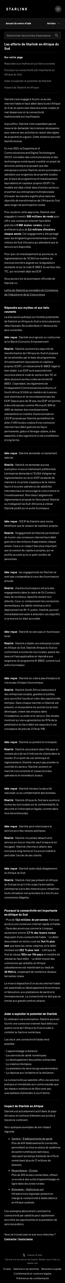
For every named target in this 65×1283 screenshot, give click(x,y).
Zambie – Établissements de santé (32, 1138)
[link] (17, 9)
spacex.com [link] (32, 1263)
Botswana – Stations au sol (28, 1189)
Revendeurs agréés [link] (51, 1268)
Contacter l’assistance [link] (18, 1239)
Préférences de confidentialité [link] (32, 1278)
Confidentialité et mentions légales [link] (32, 1273)
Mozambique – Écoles (25, 1170)
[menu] (58, 9)
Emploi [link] (7, 1268)
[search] (56, 35)
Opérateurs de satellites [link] (26, 1268)
